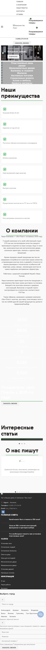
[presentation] (4, 53)
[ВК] (3, 511)
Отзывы (19, 14)
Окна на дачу (5, 554)
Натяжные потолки (7, 573)
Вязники (11, 613)
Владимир (34, 610)
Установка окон (6, 543)
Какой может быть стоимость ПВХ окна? (24, 519)
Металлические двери (9, 562)
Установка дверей (7, 569)
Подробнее (13, 56)
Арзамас (16, 610)
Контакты (20, 11)
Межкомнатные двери (8, 565)
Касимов (13, 616)
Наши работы (21, 8)
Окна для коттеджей (8, 558)
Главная (19, 1)
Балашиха (24, 610)
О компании (21, 5)
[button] (19, 444)
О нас (3, 581)
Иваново (4, 616)
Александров (5, 610)
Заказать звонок (22, 43)
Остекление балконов (8, 551)
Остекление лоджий (8, 547)
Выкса (3, 613)
